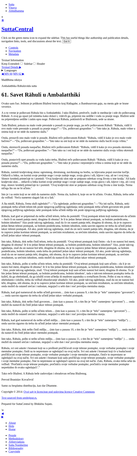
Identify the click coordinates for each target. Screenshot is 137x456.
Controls (13, 47)
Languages (10, 70)
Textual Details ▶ (11, 67)
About (12, 422)
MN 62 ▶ (18, 73)
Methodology (16, 438)
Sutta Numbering (18, 445)
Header (40, 63)
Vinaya (13, 7)
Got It (67, 41)
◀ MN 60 (6, 73)
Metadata (14, 54)
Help (11, 426)
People (12, 435)
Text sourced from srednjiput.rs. (19, 397)
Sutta (11, 4)
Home (12, 429)
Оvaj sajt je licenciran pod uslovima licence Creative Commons (59, 391)
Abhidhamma (16, 10)
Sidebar (27, 63)
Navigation (15, 50)
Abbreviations (16, 441)
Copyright (14, 451)
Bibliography (16, 448)
